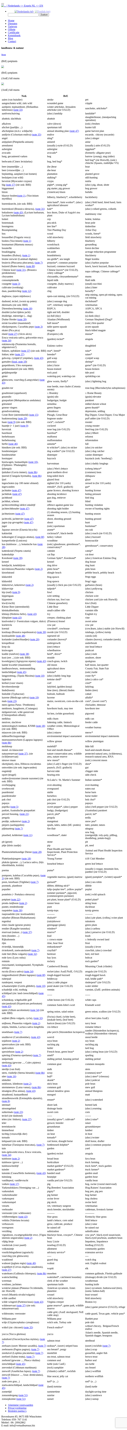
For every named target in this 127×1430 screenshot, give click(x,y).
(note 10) (33, 462)
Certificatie (13, 32)
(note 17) (10, 184)
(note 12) (26, 291)
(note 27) (13, 334)
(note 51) (23, 1395)
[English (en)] (42, 11)
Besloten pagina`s (17, 1411)
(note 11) (27, 835)
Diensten (12, 23)
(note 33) (18, 109)
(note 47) (74, 131)
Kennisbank (14, 35)
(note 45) (21, 672)
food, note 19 (19, 361)
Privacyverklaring (17, 1408)
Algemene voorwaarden (20, 1405)
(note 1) (21, 195)
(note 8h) (32, 472)
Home (11, 20)
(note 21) (24, 814)
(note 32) (32, 954)
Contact (12, 41)
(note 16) (11, 1076)
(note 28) (37, 852)
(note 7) (39, 262)
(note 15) (33, 414)
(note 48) (20, 635)
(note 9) (11, 422)
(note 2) (39, 569)
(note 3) (16, 283)
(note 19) (34, 697)
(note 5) (14, 806)
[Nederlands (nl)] (24, 11)
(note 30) (41, 632)
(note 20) (34, 639)
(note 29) (22, 418)
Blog (10, 38)
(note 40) (31, 1263)
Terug (3, 55)
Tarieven (12, 26)
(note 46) (13, 443)
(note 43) (18, 212)
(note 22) (15, 899)
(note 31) (40, 208)
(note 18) (27, 308)
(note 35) (36, 134)
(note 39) (22, 319)
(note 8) (6, 1101)
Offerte (11, 29)
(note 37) (25, 350)
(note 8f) (30, 266)
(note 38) (24, 654)
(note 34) (6, 340)
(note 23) (12, 701)
